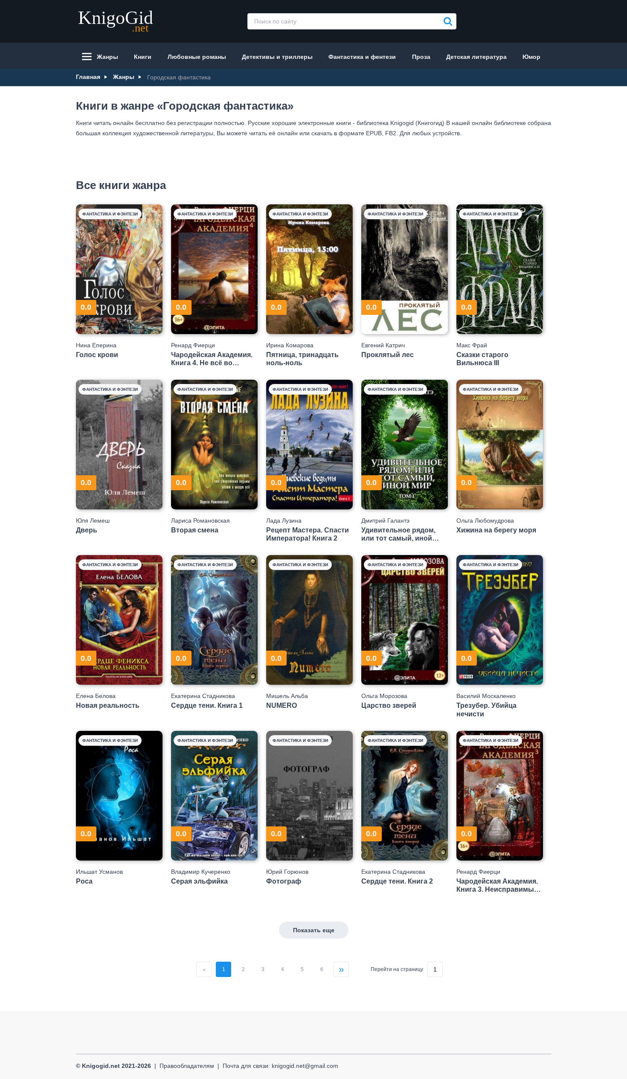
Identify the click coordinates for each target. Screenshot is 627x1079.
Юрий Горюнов (287, 871)
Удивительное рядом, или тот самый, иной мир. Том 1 (398, 534)
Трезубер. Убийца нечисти (486, 709)
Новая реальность (107, 705)
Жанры (107, 56)
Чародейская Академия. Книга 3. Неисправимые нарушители (497, 885)
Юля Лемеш (93, 520)
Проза (421, 56)
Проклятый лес (387, 354)
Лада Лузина (284, 520)
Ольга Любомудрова (485, 520)
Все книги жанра (121, 185)
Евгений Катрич (383, 345)
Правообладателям (187, 1066)
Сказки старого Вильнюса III (482, 358)
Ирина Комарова (290, 345)
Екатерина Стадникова (203, 695)
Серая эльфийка (199, 881)
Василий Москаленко (486, 695)
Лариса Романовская (200, 520)
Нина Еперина (96, 345)
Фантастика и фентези (362, 56)
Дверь (86, 530)
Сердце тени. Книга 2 (397, 881)
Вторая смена (194, 530)
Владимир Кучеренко (200, 871)
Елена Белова (96, 695)
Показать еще (313, 930)
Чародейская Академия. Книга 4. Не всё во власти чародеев (212, 359)
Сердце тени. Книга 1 (207, 705)
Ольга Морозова (384, 695)
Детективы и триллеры (277, 56)
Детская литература (476, 56)
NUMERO (281, 705)
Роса (84, 881)
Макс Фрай (471, 345)
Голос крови (97, 354)
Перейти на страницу (397, 969)
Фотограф (283, 881)
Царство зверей (388, 705)
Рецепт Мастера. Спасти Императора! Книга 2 (307, 534)
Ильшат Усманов (99, 871)
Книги (142, 56)
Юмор (531, 56)
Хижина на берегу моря (496, 530)
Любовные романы (197, 56)
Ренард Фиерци (193, 345)
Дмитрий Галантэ (385, 520)
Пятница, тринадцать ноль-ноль (302, 358)
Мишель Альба (287, 695)
